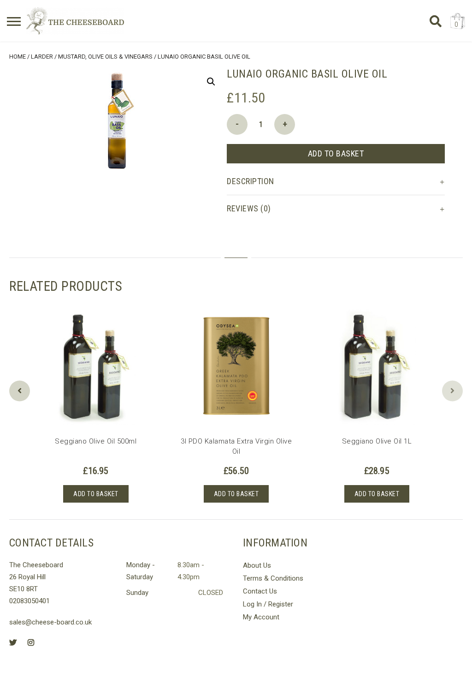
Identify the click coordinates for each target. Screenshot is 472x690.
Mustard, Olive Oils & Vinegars (105, 56)
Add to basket (336, 153)
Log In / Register (268, 604)
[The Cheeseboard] (75, 21)
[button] (211, 81)
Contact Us (260, 591)
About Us (257, 565)
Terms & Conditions (273, 578)
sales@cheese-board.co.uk (50, 622)
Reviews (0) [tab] (249, 208)
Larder (42, 56)
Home (17, 56)
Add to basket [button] (95, 494)
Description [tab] (250, 181)
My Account (261, 617)
